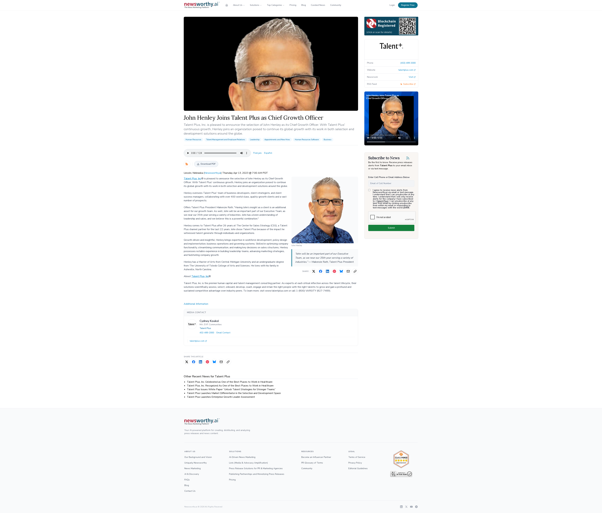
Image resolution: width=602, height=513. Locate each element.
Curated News (318, 5)
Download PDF (208, 163)
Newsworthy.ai (212, 173)
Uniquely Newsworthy (195, 462)
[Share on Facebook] (321, 271)
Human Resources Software (307, 139)
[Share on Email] (348, 271)
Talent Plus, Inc (192, 178)
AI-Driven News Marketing (242, 457)
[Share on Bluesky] (341, 271)
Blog (303, 5)
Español (268, 152)
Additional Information (196, 304)
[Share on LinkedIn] (327, 271)
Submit (391, 227)
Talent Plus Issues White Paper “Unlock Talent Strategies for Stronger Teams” (231, 389)
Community (335, 5)
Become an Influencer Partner (316, 457)
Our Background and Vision (198, 457)
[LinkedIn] (401, 506)
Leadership (254, 139)
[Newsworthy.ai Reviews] (401, 459)
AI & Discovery (191, 474)
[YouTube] (411, 506)
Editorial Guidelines (358, 468)
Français (257, 152)
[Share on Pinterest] (334, 271)
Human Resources (193, 139)
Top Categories (274, 5)
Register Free (408, 5)
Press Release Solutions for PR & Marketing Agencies (256, 468)
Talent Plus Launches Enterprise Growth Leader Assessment (221, 397)
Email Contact (223, 332)
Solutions (254, 5)
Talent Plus (205, 328)
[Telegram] (416, 506)
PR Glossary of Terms (312, 462)
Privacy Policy (355, 462)
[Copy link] (355, 271)
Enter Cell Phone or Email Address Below (389, 177)
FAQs (187, 479)
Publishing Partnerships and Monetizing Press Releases (256, 474)
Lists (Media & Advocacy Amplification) (248, 462)
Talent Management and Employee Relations (225, 139)
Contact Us (189, 491)
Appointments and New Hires (277, 139)
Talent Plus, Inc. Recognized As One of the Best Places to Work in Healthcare (230, 385)
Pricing (293, 5)
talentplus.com (197, 340)
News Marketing (192, 468)
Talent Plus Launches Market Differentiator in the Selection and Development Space (234, 393)
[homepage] (226, 5)
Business (327, 139)
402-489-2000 (207, 332)
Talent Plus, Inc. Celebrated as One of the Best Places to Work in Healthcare (229, 382)
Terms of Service (356, 457)
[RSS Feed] (187, 164)
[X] (406, 506)
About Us (237, 5)
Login (392, 5)
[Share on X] (314, 271)
